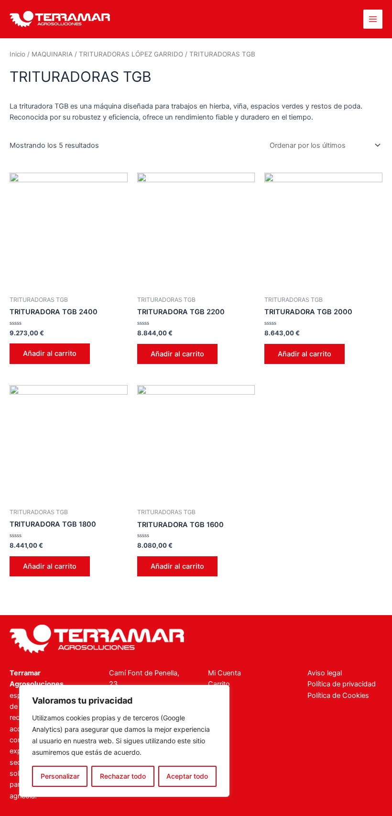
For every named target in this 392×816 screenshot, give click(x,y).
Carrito (219, 684)
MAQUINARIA (52, 54)
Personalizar (60, 776)
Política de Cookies (338, 695)
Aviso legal (324, 673)
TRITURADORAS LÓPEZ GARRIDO (131, 54)
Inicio (17, 54)
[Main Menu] (372, 19)
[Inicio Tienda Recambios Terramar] (97, 639)
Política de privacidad (341, 684)
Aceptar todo (187, 776)
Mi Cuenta (224, 673)
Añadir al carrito (49, 353)
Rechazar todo (123, 776)
